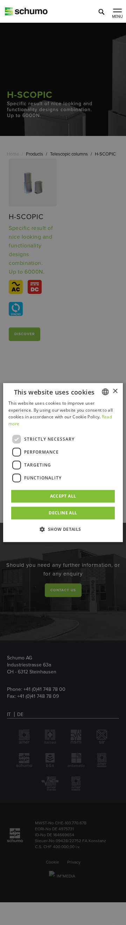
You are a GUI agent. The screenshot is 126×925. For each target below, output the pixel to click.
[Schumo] (39, 13)
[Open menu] (117, 11)
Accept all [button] (63, 496)
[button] (63, 529)
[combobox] (105, 391)
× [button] (115, 391)
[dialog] (63, 462)
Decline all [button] (63, 513)
